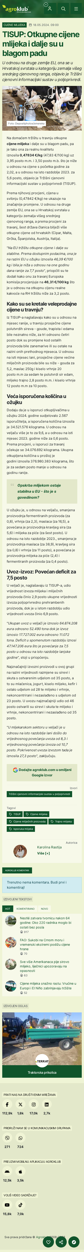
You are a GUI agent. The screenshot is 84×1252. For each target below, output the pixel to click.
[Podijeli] (61, 1242)
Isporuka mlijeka (23, 828)
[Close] (63, 8)
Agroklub (42, 1237)
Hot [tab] (7, 908)
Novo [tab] (44, 908)
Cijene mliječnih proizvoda (29, 821)
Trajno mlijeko (63, 821)
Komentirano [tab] (25, 908)
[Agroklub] (16, 8)
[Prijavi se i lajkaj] (48, 1242)
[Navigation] (76, 8)
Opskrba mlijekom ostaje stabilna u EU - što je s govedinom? (39, 491)
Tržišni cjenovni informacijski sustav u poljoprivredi (39, 794)
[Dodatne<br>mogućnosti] (74, 1242)
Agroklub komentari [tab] (17, 870)
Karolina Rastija (49, 847)
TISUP (17, 814)
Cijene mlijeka (38, 814)
